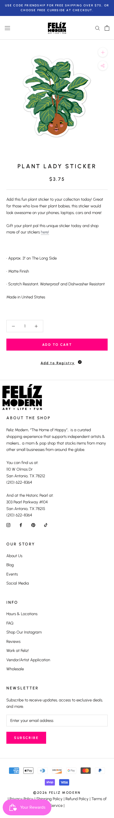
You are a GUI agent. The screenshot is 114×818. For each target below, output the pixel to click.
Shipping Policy (49, 798)
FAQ (10, 623)
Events (12, 574)
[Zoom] (102, 52)
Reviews (13, 641)
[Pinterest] (33, 524)
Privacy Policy (21, 798)
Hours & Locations (21, 613)
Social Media (17, 583)
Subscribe (26, 738)
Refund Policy (77, 798)
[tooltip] (80, 362)
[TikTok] (46, 524)
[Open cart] (107, 28)
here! (45, 232)
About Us (14, 555)
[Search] (97, 28)
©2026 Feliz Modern (57, 793)
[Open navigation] (7, 28)
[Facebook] (21, 524)
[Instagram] (8, 524)
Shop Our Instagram (24, 632)
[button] (57, 361)
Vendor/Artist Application (28, 659)
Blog (10, 564)
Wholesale (15, 669)
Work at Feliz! (17, 650)
